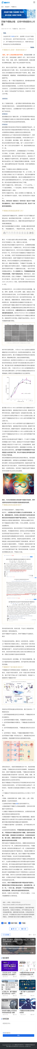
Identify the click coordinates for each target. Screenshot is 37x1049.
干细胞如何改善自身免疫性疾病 (27, 1011)
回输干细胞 (14, 923)
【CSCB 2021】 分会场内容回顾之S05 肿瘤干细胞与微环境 (9, 974)
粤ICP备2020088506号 (12, 1046)
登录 (4, 1033)
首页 (2, 7)
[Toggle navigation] (34, 2)
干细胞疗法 (15, 28)
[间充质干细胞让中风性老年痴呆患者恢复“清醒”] (9, 1004)
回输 (17, 803)
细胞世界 (17, 1045)
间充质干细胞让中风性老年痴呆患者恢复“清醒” (9, 1011)
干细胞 (12, 36)
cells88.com (28, 1046)
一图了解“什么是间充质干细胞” (27, 992)
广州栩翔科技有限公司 (29, 1045)
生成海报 (6, 934)
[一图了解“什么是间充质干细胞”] (27, 985)
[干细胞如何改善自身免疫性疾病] (27, 1004)
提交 (18, 1035)
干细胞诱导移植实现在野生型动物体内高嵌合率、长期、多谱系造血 (27, 974)
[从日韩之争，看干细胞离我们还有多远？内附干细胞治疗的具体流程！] (9, 985)
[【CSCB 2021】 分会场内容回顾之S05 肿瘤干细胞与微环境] (9, 966)
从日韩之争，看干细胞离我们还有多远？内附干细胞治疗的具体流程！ (9, 993)
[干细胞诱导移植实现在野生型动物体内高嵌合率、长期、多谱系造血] (27, 966)
